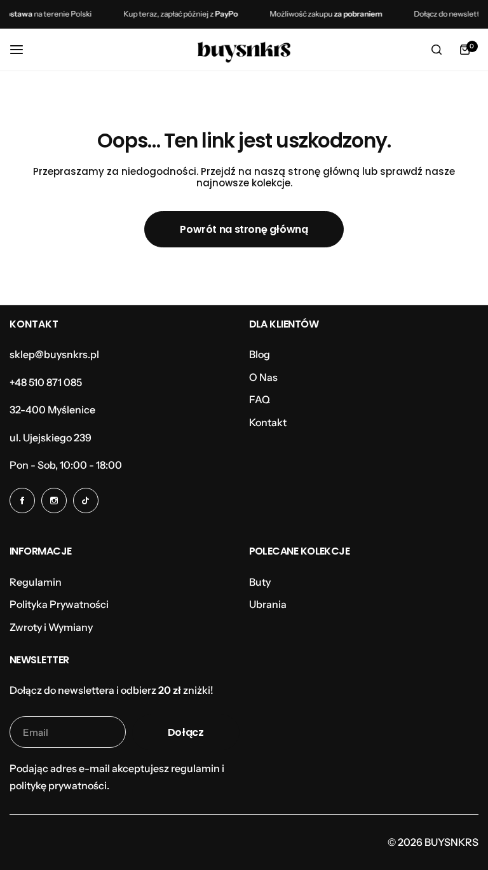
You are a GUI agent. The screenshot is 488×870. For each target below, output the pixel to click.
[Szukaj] (437, 50)
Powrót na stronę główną (244, 229)
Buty (260, 582)
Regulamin (36, 582)
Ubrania (268, 604)
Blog (259, 354)
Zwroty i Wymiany (51, 627)
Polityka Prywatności (59, 604)
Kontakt (268, 422)
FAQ (259, 399)
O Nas (263, 377)
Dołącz (186, 732)
